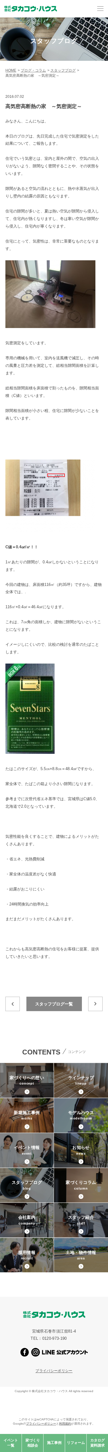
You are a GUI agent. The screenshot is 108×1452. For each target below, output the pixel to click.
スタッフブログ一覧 (54, 1004)
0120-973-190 (54, 1338)
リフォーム (76, 1442)
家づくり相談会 (33, 1442)
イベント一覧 (11, 1442)
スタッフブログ (63, 70)
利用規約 (65, 1423)
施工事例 (54, 1442)
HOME (10, 70)
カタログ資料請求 (97, 1442)
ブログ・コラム (33, 70)
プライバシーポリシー (53, 1371)
